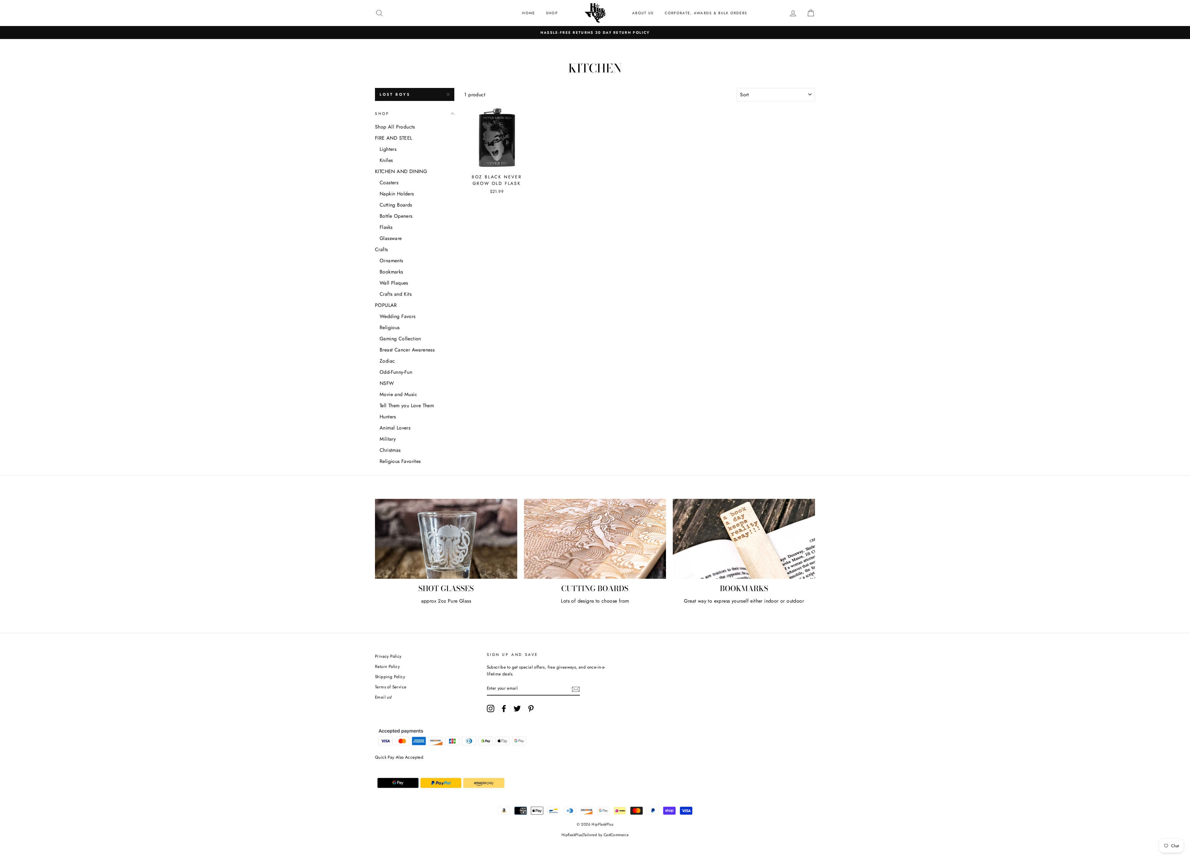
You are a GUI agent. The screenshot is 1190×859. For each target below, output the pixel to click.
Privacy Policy (388, 656)
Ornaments (391, 260)
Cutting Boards (396, 204)
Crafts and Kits (396, 294)
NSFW (387, 383)
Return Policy (387, 666)
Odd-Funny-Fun (396, 372)
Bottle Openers (396, 216)
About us (643, 13)
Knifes (386, 160)
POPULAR (386, 305)
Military (388, 439)
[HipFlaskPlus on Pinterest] (531, 708)
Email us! (383, 697)
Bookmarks (391, 271)
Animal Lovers (395, 427)
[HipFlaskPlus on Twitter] (517, 708)
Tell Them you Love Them (407, 405)
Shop (552, 13)
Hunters (388, 416)
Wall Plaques (394, 282)
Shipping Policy (390, 677)
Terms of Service (390, 687)
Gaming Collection (400, 338)
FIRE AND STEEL (393, 138)
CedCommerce (616, 835)
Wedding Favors (398, 316)
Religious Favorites (400, 461)
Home (528, 13)
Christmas (390, 450)
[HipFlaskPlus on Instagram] (490, 708)
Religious (390, 327)
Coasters (389, 182)
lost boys (395, 94)
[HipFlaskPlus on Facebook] (504, 708)
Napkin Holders (397, 193)
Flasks (386, 227)
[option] (595, 32)
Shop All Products (395, 126)
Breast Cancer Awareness (407, 349)
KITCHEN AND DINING (401, 171)
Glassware (391, 238)
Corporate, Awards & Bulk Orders (706, 13)
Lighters (388, 149)
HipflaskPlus (572, 835)
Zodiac (387, 360)
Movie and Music (398, 394)
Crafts (381, 249)
